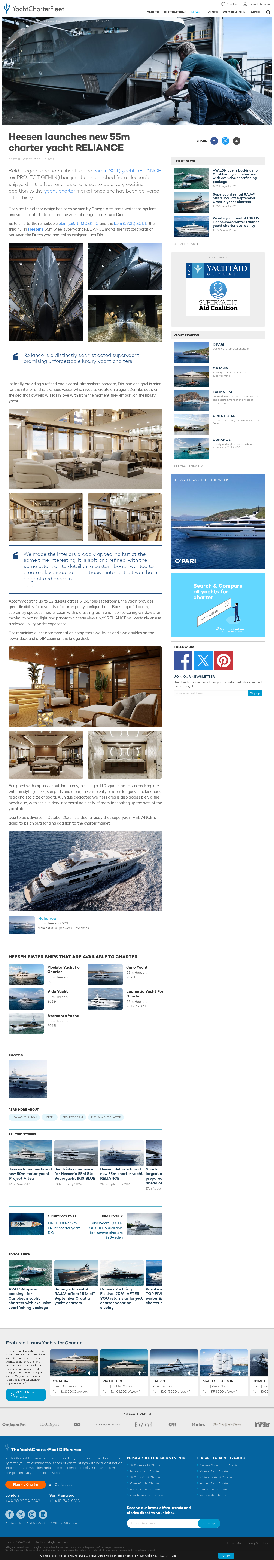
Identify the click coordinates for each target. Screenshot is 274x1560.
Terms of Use (233, 1543)
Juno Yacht (136, 967)
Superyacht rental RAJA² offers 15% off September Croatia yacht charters (234, 198)
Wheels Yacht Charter (214, 1471)
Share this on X (225, 141)
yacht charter (59, 190)
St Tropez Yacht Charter (145, 1465)
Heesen (49, 1117)
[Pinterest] (223, 660)
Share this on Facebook (214, 141)
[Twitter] (203, 660)
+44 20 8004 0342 (22, 1500)
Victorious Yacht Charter (216, 1477)
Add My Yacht (35, 1523)
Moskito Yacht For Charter (64, 969)
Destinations (175, 12)
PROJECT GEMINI (73, 1117)
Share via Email (236, 141)
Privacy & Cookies (257, 1543)
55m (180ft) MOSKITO (79, 223)
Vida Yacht (57, 991)
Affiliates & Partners (64, 1523)
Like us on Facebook (9, 1514)
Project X (112, 1381)
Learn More (168, 1555)
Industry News (34, 21)
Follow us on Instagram (32, 1514)
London (12, 1495)
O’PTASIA (220, 368)
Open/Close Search (268, 12)
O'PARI (218, 345)
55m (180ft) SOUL (130, 223)
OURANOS (222, 440)
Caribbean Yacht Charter (146, 1495)
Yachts (153, 12)
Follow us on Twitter (20, 1514)
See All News (184, 244)
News (195, 12)
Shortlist (232, 4)
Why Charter (234, 12)
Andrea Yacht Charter (214, 1483)
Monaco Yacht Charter (145, 1471)
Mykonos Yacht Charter (145, 1489)
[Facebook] (183, 660)
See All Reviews (186, 465)
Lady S (159, 1381)
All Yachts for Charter (25, 1394)
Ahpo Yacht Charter (213, 1495)
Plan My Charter (25, 1484)
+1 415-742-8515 (64, 1500)
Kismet (259, 1381)
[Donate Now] (218, 289)
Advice (256, 12)
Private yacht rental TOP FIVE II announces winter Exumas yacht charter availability (237, 222)
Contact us (63, 1484)
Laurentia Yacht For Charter (144, 993)
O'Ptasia (60, 1381)
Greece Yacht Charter (144, 1483)
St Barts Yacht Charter (145, 1477)
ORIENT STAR (224, 416)
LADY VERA (222, 392)
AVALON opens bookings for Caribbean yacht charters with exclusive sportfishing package (236, 176)
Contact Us (13, 1523)
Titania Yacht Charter (214, 1489)
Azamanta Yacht (63, 1015)
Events (212, 12)
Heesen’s (36, 229)
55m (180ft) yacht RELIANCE (127, 170)
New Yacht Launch (24, 1117)
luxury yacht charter (106, 1117)
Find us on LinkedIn (43, 1514)
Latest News (184, 161)
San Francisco (61, 1495)
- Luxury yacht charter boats (42, 8)
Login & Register (259, 4)
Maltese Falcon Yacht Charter (219, 1465)
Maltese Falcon (218, 1381)
